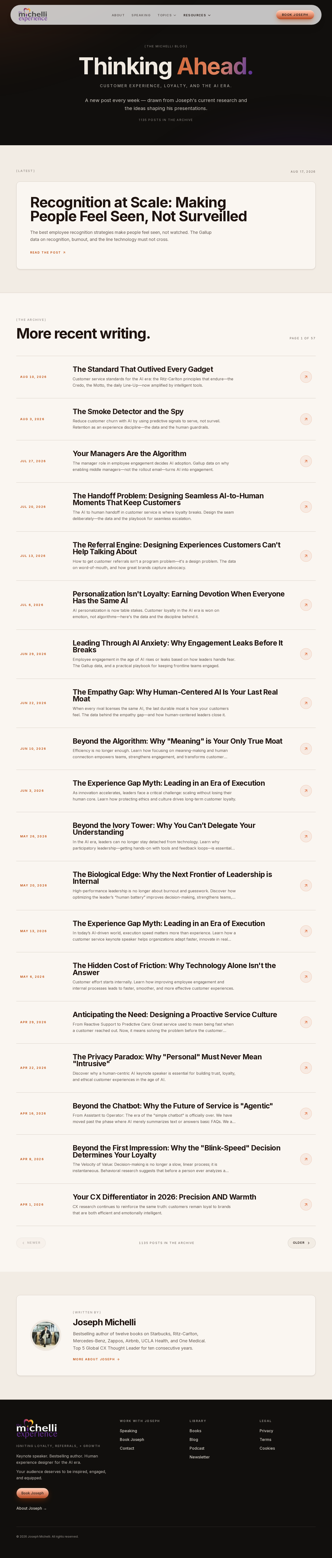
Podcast (197, 1448)
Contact (127, 1448)
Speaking (141, 15)
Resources (194, 15)
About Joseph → (31, 1508)
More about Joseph (94, 1359)
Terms (265, 1439)
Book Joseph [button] (295, 15)
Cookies (267, 1448)
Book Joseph (132, 1439)
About (118, 15)
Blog (194, 1439)
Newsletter (200, 1457)
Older (299, 1242)
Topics (164, 15)
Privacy (266, 1430)
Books (195, 1430)
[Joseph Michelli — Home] (32, 15)
